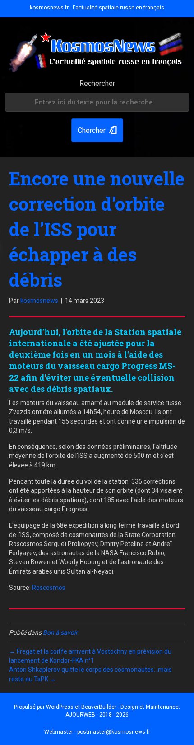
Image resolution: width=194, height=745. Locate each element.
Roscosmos (48, 587)
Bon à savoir (60, 632)
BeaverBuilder (98, 707)
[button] (97, 130)
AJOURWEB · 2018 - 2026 (97, 715)
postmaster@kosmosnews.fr (113, 732)
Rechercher (97, 83)
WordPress (60, 707)
